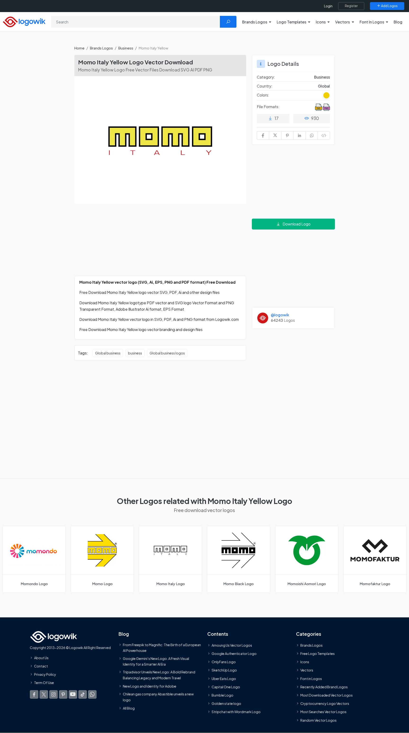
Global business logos (167, 353)
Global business (107, 353)
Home (79, 48)
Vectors (306, 670)
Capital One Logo (226, 687)
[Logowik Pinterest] (63, 694)
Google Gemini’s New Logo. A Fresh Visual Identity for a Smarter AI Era (156, 661)
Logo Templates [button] (291, 21)
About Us (41, 658)
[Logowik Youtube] (73, 694)
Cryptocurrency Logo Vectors (324, 704)
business (135, 353)
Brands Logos (101, 48)
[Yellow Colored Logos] (326, 95)
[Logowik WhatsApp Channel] (92, 694)
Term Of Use (44, 683)
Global (324, 86)
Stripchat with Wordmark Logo (236, 712)
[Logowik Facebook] (34, 694)
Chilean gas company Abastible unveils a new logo (158, 697)
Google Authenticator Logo (234, 653)
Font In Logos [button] (372, 21)
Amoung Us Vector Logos (232, 645)
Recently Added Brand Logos (324, 687)
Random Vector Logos (318, 720)
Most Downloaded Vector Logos (326, 695)
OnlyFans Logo (224, 662)
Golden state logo (226, 704)
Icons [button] (321, 21)
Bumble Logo (222, 695)
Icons (304, 662)
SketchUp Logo (224, 670)
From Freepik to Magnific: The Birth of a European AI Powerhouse (162, 648)
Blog (398, 21)
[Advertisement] (160, 243)
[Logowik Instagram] (53, 694)
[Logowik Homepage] (24, 21)
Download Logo (297, 223)
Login (328, 6)
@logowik (280, 314)
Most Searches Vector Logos (323, 712)
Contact (41, 666)
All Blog (129, 708)
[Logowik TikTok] (82, 694)
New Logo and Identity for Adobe (149, 686)
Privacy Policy (45, 674)
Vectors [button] (342, 21)
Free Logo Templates (317, 653)
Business (125, 48)
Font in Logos (311, 678)
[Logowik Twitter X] (44, 694)
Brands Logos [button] (254, 21)
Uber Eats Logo (224, 678)
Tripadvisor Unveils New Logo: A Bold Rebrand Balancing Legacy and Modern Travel (159, 675)
